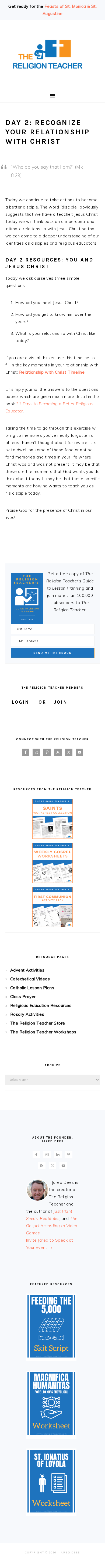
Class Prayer (23, 996)
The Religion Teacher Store (37, 1023)
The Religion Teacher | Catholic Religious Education (52, 54)
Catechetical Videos (30, 978)
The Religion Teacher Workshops (43, 1031)
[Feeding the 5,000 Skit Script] (51, 1356)
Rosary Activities (27, 1014)
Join (61, 702)
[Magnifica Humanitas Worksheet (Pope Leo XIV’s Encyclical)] (51, 1433)
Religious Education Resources (41, 1005)
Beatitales (49, 1218)
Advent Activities (27, 970)
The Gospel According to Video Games (52, 1225)
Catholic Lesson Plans (32, 987)
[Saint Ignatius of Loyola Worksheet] (51, 1511)
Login (20, 702)
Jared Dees (70, 1552)
